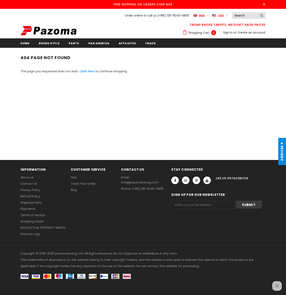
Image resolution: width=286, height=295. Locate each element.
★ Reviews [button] (282, 151)
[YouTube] (207, 180)
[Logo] (48, 30)
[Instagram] (185, 180)
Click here (87, 71)
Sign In (228, 32)
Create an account (251, 32)
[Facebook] (175, 180)
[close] (264, 4)
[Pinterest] (196, 180)
